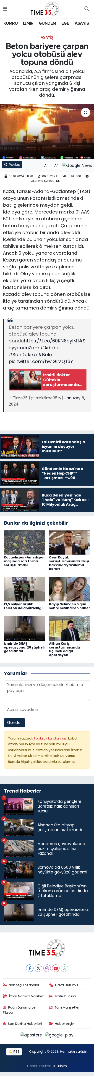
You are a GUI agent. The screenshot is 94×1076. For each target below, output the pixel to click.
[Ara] (86, 9)
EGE (65, 23)
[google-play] (59, 1036)
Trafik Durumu (65, 996)
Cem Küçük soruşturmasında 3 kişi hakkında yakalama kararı (69, 563)
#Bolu (45, 354)
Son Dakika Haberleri (25, 1023)
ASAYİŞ (82, 23)
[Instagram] (47, 968)
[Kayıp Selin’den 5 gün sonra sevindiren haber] (69, 588)
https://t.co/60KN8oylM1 (51, 341)
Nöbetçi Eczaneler (24, 985)
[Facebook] (30, 968)
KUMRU (10, 23)
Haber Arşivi (64, 1023)
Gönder (14, 722)
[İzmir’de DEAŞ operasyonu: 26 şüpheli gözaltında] (24, 628)
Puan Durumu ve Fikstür (19, 1010)
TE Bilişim (59, 1065)
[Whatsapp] (64, 968)
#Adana (50, 347)
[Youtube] (56, 968)
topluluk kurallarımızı (51, 738)
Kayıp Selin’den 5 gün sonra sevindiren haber (69, 606)
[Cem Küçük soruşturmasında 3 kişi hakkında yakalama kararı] (69, 542)
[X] (38, 968)
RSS (16, 1051)
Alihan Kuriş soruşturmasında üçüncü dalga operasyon (64, 649)
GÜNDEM (47, 23)
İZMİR (28, 23)
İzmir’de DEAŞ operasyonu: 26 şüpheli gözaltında (24, 647)
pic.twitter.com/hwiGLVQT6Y (41, 361)
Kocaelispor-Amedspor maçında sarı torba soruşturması (24, 561)
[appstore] (32, 1036)
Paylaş (14, 164)
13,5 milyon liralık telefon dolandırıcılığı (23, 606)
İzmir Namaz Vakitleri (26, 996)
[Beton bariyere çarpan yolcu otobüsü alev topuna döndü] (47, 131)
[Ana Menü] (5, 9)
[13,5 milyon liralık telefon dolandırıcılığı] (24, 588)
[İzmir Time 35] (45, 8)
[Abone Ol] (77, 165)
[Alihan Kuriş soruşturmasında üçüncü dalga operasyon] (69, 628)
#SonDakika (23, 354)
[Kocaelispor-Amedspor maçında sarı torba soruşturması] (24, 542)
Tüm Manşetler (67, 1007)
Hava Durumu (66, 985)
